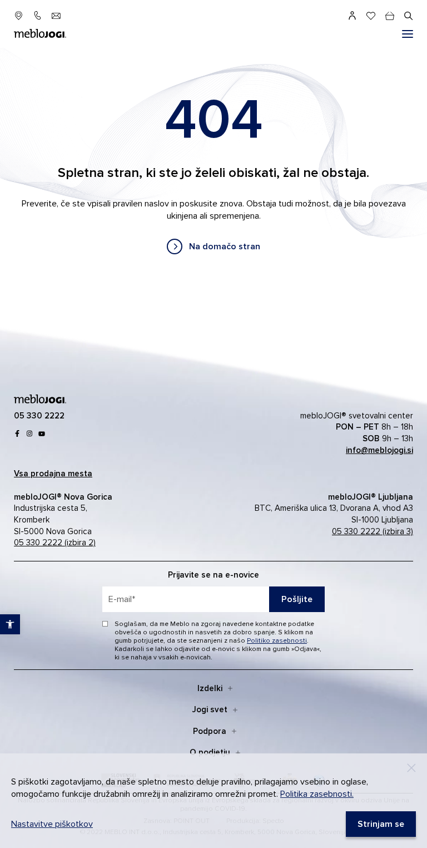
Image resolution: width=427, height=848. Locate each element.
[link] (213, 246)
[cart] (389, 15)
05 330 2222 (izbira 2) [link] (55, 543)
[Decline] (411, 767)
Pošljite (296, 599)
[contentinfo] (213, 173)
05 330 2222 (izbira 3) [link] (372, 531)
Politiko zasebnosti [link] (277, 641)
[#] (407, 34)
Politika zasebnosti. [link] (317, 794)
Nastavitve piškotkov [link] (52, 824)
